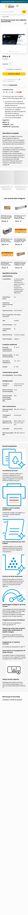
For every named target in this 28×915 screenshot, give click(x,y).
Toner (12, 124)
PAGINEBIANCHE (9, 904)
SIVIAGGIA (24, 904)
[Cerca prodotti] (24, 11)
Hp (8, 122)
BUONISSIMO (14, 905)
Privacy (17, 907)
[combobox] (14, 11)
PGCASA (4, 904)
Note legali (13, 907)
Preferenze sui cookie (15, 908)
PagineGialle (13, 85)
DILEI (20, 904)
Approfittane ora (21, 1)
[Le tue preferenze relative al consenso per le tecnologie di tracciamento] (25, 912)
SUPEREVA (19, 905)
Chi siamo (8, 907)
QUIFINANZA (8, 905)
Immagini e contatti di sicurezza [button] (12, 677)
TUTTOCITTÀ (15, 904)
